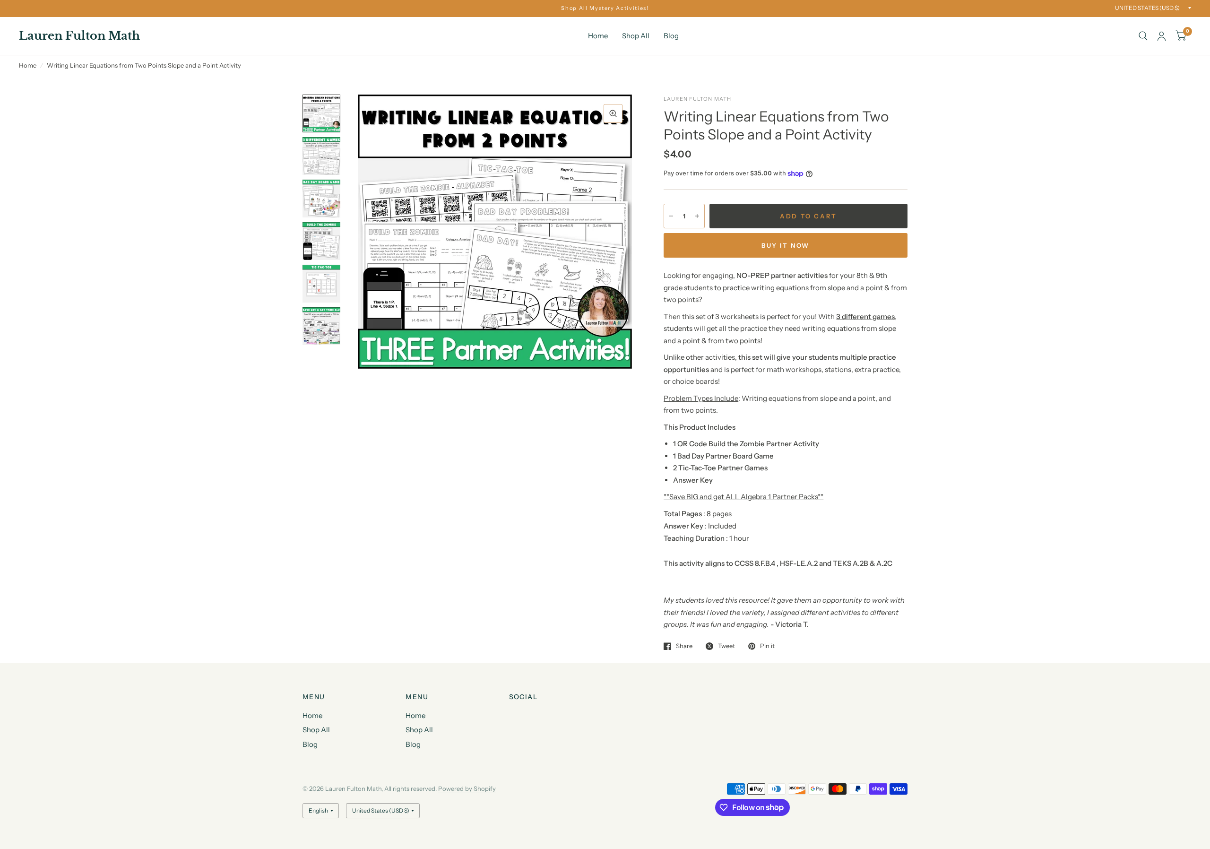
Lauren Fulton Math (79, 36)
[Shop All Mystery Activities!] (604, 8)
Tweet (726, 646)
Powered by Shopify (467, 788)
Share (684, 646)
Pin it (767, 646)
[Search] (1143, 36)
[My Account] (1161, 36)
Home (598, 35)
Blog (671, 35)
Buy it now (785, 245)
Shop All (635, 35)
